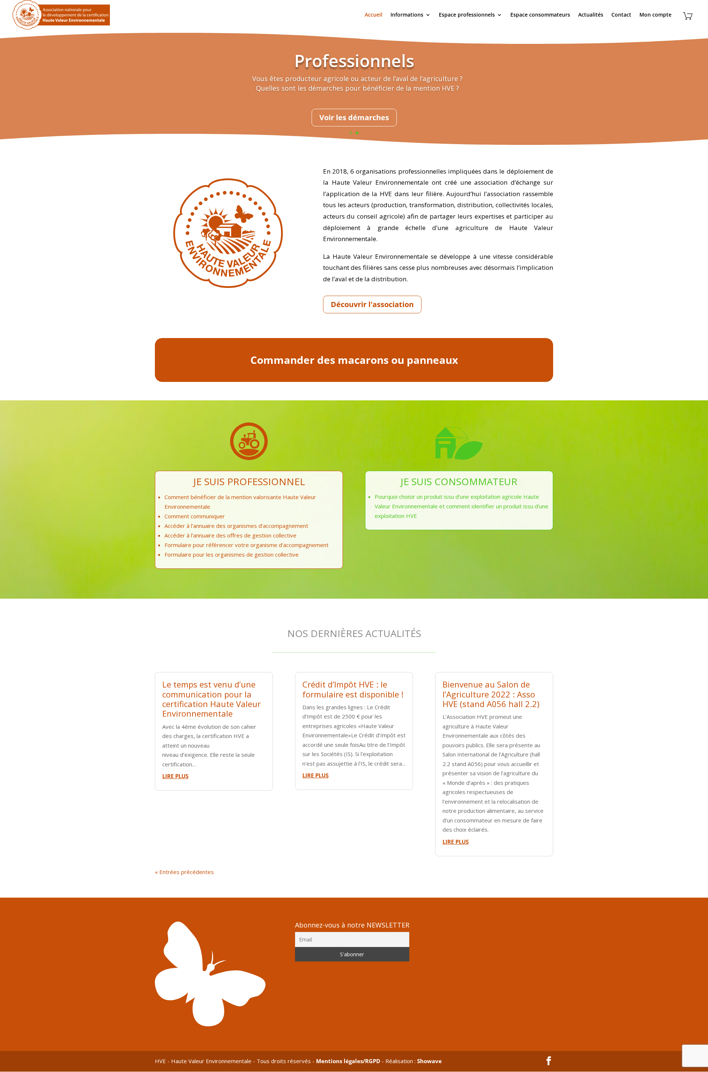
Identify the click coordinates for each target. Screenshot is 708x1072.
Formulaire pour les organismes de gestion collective (231, 554)
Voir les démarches (354, 117)
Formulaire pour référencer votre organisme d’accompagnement (246, 545)
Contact (621, 15)
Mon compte (655, 15)
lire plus (175, 776)
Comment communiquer (194, 516)
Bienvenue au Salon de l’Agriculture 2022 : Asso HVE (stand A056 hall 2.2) (490, 694)
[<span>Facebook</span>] (548, 1061)
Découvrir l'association (372, 304)
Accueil (373, 15)
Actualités (590, 15)
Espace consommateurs (540, 15)
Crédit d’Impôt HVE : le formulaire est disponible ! (352, 689)
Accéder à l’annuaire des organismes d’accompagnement (236, 525)
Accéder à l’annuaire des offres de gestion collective (230, 535)
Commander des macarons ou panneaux (354, 360)
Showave (429, 1061)
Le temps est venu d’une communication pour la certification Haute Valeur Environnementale (211, 699)
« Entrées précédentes (184, 872)
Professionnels (354, 60)
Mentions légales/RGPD (348, 1061)
